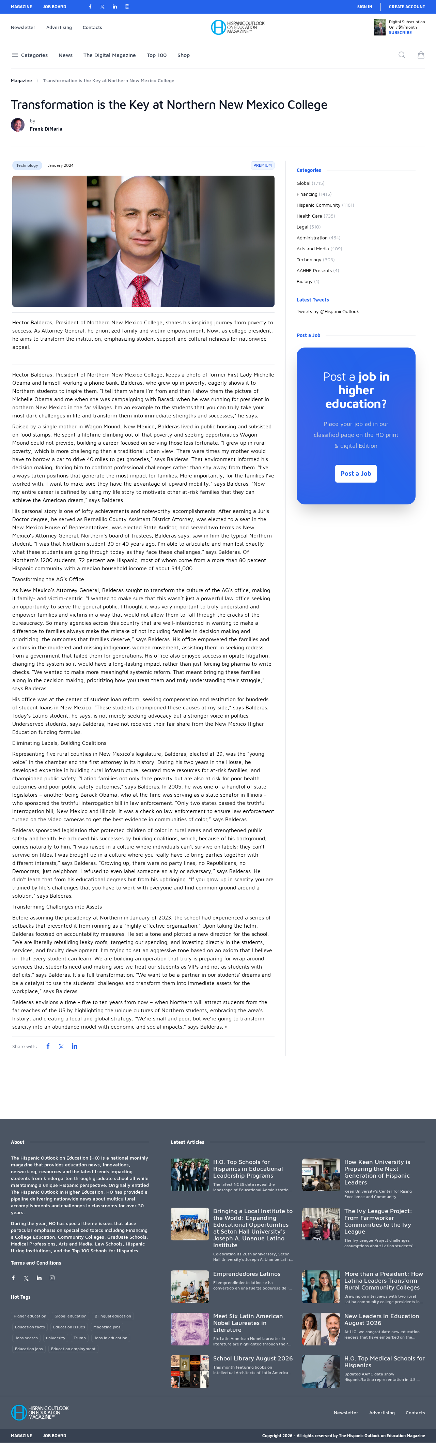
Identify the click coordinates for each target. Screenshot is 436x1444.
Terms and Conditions (36, 1263)
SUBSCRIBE (400, 32)
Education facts (30, 1326)
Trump (80, 1337)
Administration (319, 237)
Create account (407, 6)
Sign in (364, 6)
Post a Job (356, 473)
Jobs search (26, 1337)
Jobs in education (110, 1337)
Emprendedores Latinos (246, 1273)
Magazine (21, 6)
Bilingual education (113, 1315)
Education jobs (29, 1348)
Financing (314, 194)
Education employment (73, 1348)
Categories (34, 55)
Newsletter (23, 27)
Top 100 (157, 55)
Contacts (92, 27)
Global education (70, 1315)
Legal (309, 227)
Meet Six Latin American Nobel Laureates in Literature (248, 1322)
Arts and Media (319, 248)
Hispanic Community (325, 205)
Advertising (59, 27)
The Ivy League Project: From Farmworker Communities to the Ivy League (378, 1221)
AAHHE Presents (318, 270)
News (66, 55)
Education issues (69, 1326)
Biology (308, 281)
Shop (183, 55)
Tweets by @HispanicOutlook (328, 311)
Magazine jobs (107, 1326)
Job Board (54, 6)
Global (311, 183)
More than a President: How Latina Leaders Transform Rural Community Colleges (383, 1280)
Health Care (316, 216)
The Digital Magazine (109, 55)
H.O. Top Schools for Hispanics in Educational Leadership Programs (248, 1168)
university (55, 1337)
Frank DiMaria (46, 129)
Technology (27, 165)
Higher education (30, 1315)
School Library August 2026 (253, 1358)
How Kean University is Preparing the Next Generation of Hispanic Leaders (377, 1172)
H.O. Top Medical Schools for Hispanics (384, 1362)
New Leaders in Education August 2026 (381, 1319)
